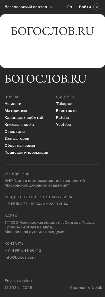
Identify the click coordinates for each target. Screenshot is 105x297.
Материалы (16, 110)
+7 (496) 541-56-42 (23, 250)
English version (18, 280)
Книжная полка (19, 124)
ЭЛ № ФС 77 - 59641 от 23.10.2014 (36, 204)
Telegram (65, 103)
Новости (13, 103)
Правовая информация (26, 152)
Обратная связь (20, 145)
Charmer (78, 287)
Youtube (63, 124)
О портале (15, 131)
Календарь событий (24, 117)
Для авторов (17, 138)
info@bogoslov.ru (20, 257)
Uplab (97, 287)
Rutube (62, 117)
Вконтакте (66, 110)
